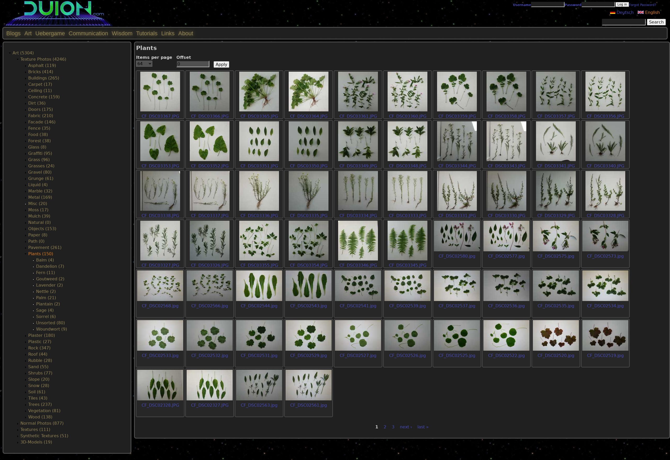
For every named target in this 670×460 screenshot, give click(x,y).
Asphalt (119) (42, 65)
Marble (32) (40, 191)
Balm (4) (45, 260)
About (185, 33)
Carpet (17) (40, 84)
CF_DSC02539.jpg (407, 305)
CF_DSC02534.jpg (605, 305)
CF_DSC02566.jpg (209, 305)
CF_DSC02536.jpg (506, 305)
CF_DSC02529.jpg (308, 355)
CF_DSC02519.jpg (605, 355)
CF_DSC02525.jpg (457, 355)
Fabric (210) (40, 115)
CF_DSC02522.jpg (506, 355)
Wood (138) (40, 416)
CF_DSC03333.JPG (407, 215)
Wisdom (122, 33)
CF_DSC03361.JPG (358, 116)
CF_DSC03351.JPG (259, 165)
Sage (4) (45, 310)
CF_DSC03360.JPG (407, 116)
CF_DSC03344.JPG (457, 165)
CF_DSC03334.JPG (358, 215)
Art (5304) (23, 52)
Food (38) (38, 134)
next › (406, 426)
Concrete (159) (44, 96)
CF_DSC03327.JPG (160, 265)
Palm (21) (46, 297)
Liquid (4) (38, 184)
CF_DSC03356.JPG (605, 116)
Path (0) (36, 241)
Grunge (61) (40, 178)
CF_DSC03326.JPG (209, 265)
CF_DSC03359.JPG (457, 116)
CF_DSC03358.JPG (506, 116)
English (652, 12)
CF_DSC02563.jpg (259, 405)
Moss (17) (38, 209)
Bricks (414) (40, 71)
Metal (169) (40, 197)
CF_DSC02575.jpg (556, 256)
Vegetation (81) (44, 410)
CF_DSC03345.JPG (407, 265)
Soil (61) (36, 391)
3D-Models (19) (36, 442)
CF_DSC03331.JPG (457, 215)
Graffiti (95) (40, 153)
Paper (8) (37, 234)
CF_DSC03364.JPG (308, 116)
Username (522, 5)
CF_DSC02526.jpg (407, 355)
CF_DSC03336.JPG (259, 215)
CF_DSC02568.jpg (160, 305)
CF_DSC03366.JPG (209, 116)
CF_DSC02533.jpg (160, 355)
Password (573, 5)
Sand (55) (38, 366)
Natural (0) (39, 222)
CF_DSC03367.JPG (160, 116)
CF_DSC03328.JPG (605, 215)
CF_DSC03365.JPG (259, 116)
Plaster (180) (41, 335)
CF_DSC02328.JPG (160, 405)
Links (168, 33)
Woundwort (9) (51, 329)
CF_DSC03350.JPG (308, 165)
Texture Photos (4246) (43, 59)
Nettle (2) (46, 291)
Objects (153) (42, 228)
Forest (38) (39, 140)
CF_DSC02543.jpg (308, 305)
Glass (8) (37, 147)
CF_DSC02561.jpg (308, 405)
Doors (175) (40, 109)
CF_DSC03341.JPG (556, 165)
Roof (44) (37, 354)
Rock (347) (39, 347)
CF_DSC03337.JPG (209, 215)
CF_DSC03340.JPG (605, 165)
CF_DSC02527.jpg (358, 355)
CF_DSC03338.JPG (160, 215)
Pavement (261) (45, 247)
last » (423, 426)
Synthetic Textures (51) (44, 435)
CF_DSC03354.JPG (308, 265)
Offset (183, 57)
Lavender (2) (49, 285)
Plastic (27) (39, 341)
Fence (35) (39, 128)
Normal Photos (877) (42, 423)
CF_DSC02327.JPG (209, 405)
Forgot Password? (642, 5)
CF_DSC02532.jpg (209, 355)
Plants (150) (40, 253)
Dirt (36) (37, 103)
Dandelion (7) (50, 266)
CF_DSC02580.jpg (457, 256)
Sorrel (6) (46, 316)
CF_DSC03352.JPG (209, 165)
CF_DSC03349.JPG (358, 165)
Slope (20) (38, 379)
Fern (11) (45, 272)
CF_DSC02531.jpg (259, 355)
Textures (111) (35, 429)
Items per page (154, 57)
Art (28, 33)
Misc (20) (37, 203)
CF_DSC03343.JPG (506, 165)
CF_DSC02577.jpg (506, 256)
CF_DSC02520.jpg (556, 355)
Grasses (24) (41, 165)
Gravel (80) (40, 172)
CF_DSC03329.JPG (556, 215)
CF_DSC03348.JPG (407, 165)
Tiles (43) (37, 398)
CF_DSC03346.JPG (358, 265)
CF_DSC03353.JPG (160, 165)
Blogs (13, 33)
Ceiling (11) (40, 90)
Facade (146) (41, 122)
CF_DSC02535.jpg (556, 305)
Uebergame (50, 33)
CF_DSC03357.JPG (556, 116)
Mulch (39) (39, 216)
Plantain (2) (48, 304)
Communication (88, 33)
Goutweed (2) (50, 278)
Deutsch (624, 12)
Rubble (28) (40, 360)
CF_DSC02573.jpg (605, 256)
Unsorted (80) (50, 322)
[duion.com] (58, 25)
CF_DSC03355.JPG (259, 265)
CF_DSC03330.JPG (506, 215)
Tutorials (147, 33)
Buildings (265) (43, 78)
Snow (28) (38, 385)
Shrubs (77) (40, 373)
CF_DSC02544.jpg (259, 305)
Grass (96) (39, 159)
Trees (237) (40, 404)
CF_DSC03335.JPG (308, 215)
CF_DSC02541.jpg (358, 305)
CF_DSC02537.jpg (457, 305)
